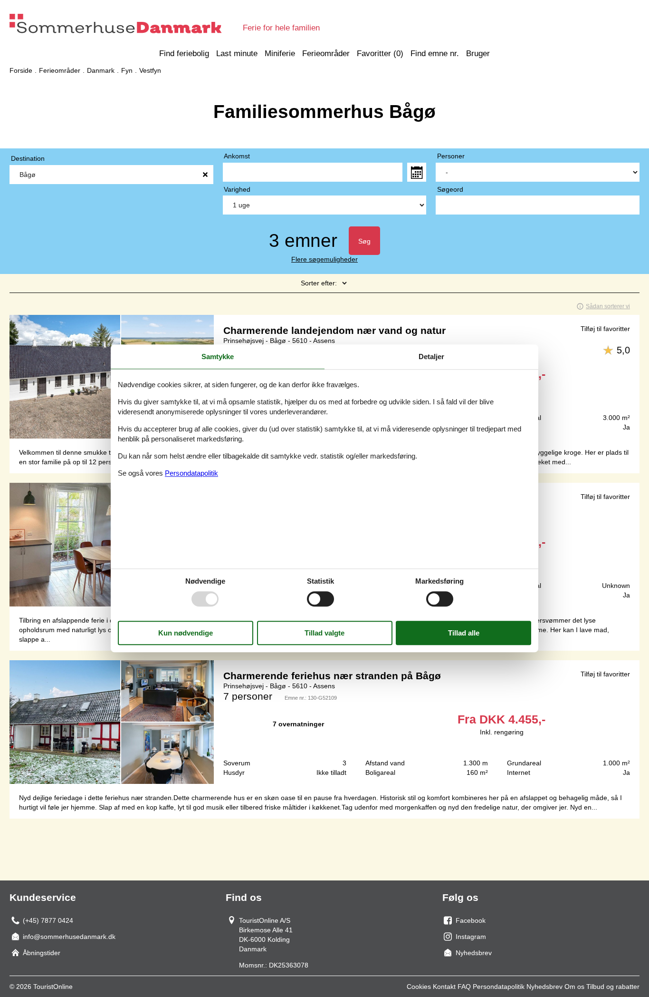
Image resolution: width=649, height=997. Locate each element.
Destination (28, 158)
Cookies (419, 986)
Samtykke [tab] (217, 356)
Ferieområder (326, 53)
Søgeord (450, 189)
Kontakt (444, 986)
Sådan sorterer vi (608, 306)
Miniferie (280, 53)
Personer (451, 156)
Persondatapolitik (499, 986)
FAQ (464, 986)
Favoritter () (380, 53)
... (416, 172)
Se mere (324, 722)
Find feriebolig (184, 53)
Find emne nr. (434, 53)
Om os (574, 986)
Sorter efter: (319, 283)
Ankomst (237, 156)
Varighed (237, 189)
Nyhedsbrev (544, 986)
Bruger (478, 53)
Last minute (237, 53)
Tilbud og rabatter (612, 986)
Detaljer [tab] (431, 356)
